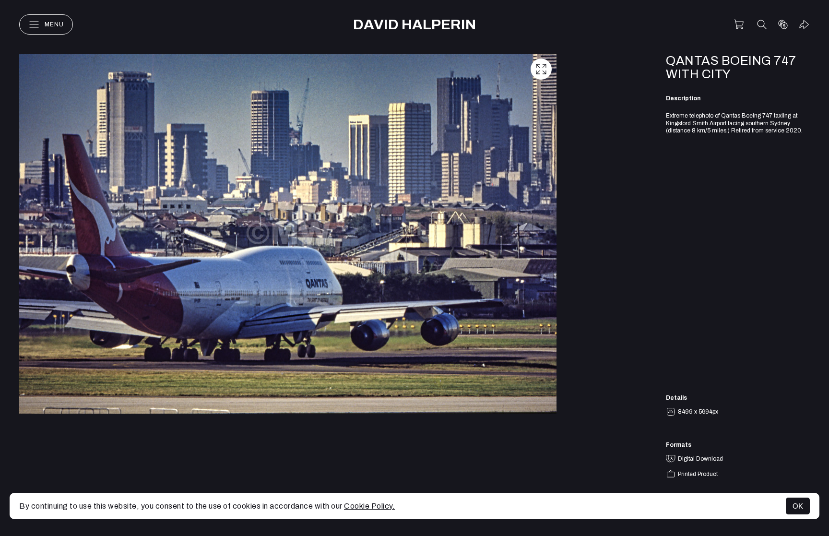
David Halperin (414, 24)
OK (798, 506)
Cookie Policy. (369, 506)
